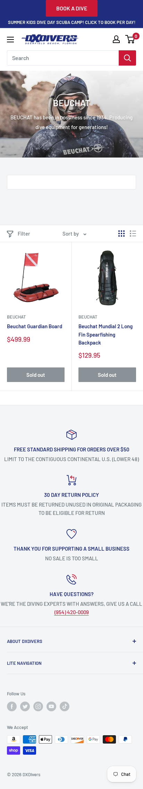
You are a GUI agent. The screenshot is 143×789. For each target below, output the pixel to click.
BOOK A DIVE (71, 8)
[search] (63, 58)
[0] (130, 39)
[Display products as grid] (121, 233)
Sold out (35, 375)
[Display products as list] (133, 233)
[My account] (116, 39)
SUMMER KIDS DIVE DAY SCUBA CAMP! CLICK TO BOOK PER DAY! (71, 22)
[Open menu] (10, 39)
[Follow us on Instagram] (38, 706)
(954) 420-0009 (71, 612)
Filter (24, 233)
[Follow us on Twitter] (25, 706)
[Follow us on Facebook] (12, 706)
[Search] (127, 58)
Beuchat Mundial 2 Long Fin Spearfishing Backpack (105, 334)
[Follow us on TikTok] (64, 706)
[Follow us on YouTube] (51, 706)
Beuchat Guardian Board (34, 326)
